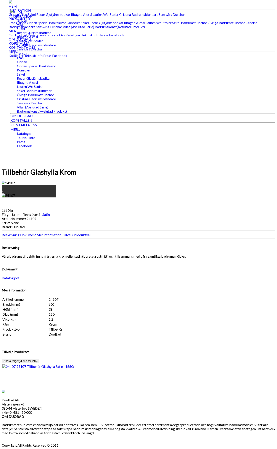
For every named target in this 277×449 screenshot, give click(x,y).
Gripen (14, 14)
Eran (12, 23)
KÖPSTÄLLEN (20, 43)
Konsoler (73, 23)
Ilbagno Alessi (81, 14)
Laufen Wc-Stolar (106, 14)
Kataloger (73, 35)
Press (104, 35)
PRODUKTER (19, 18)
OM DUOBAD (20, 39)
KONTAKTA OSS (22, 47)
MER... (13, 31)
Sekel (32, 14)
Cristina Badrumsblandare (138, 14)
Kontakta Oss (54, 35)
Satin (46, 214)
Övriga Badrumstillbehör (226, 23)
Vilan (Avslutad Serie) (78, 27)
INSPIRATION (20, 10)
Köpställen (36, 35)
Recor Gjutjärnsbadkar (53, 14)
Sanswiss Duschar (172, 14)
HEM (13, 6)
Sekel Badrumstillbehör (189, 23)
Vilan (23, 14)
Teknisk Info (90, 35)
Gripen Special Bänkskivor (46, 23)
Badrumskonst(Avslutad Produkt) (120, 27)
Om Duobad (18, 35)
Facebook (116, 35)
